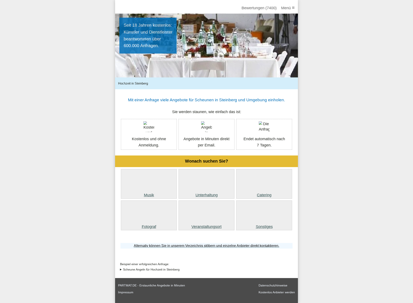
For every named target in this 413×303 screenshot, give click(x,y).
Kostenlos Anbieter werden (277, 292)
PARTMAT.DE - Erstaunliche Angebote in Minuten (151, 285)
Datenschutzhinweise (273, 285)
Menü (288, 7)
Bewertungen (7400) (259, 8)
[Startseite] (141, 8)
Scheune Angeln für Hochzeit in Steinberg (151, 269)
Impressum (125, 292)
